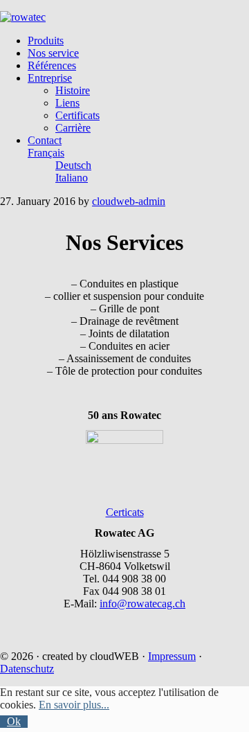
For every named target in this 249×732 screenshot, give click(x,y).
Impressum (172, 656)
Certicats (125, 512)
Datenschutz (27, 669)
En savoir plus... (74, 705)
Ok (14, 721)
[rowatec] (23, 17)
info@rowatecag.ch (142, 603)
